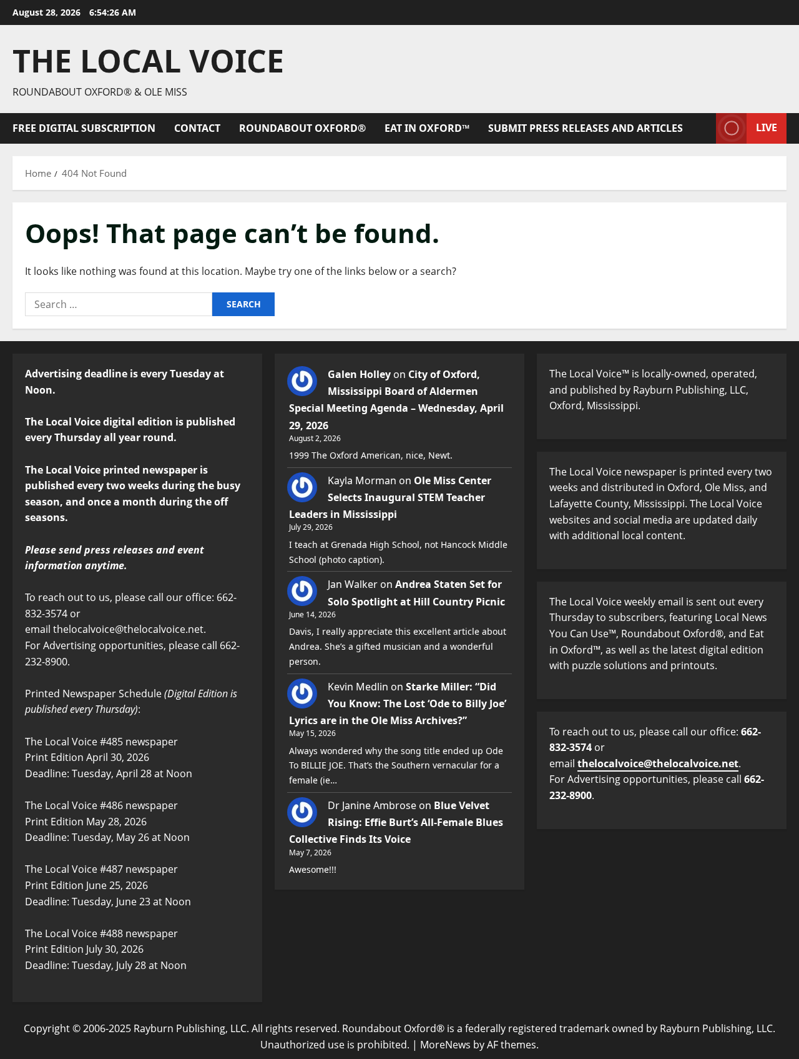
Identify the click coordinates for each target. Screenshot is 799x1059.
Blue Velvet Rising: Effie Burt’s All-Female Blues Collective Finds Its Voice (396, 822)
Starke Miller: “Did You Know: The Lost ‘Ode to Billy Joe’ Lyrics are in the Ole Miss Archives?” (397, 703)
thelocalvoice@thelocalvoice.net (657, 763)
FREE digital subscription (83, 128)
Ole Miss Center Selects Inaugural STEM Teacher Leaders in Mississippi (390, 497)
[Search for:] (118, 304)
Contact (197, 128)
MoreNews (445, 1045)
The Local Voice (148, 60)
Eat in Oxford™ (427, 128)
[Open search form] (703, 128)
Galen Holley (359, 374)
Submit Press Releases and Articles (585, 128)
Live (766, 127)
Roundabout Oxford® (302, 128)
